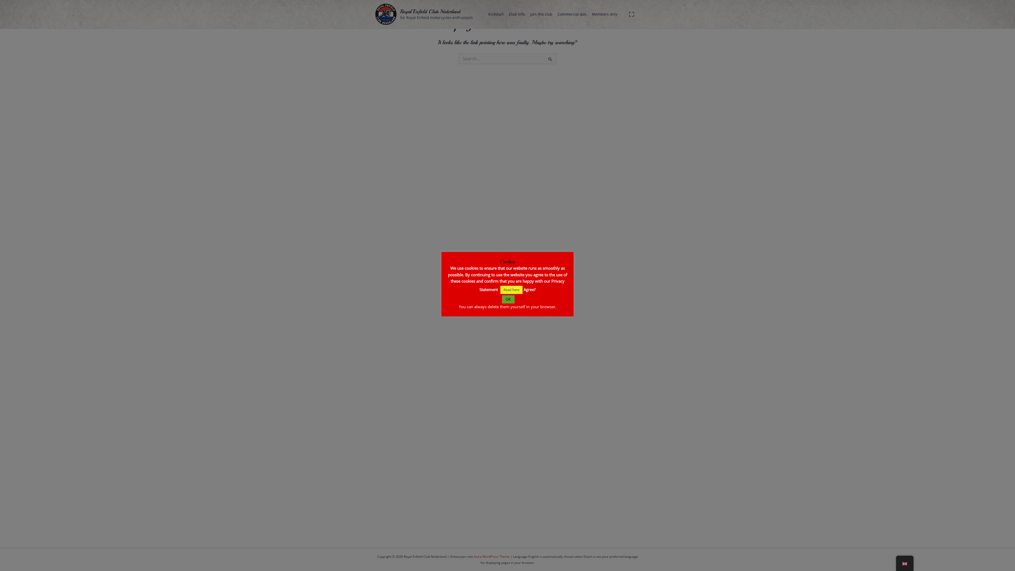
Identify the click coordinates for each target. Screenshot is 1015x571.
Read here (511, 289)
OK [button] (508, 299)
